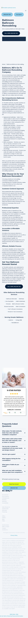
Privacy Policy (14, 535)
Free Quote (19, 14)
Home (3, 64)
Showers (8, 304)
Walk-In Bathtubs (20, 301)
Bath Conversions (20, 306)
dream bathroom (18, 112)
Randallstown (15, 322)
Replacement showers (9, 125)
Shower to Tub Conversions (15, 311)
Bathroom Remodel (11, 299)
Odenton (10, 320)
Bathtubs (21, 299)
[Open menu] (26, 10)
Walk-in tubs (7, 133)
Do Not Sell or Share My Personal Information (11, 616)
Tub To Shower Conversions (15, 309)
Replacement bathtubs (10, 117)
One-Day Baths (9, 301)
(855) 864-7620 (7, 14)
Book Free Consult (14, 484)
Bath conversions (8, 142)
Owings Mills (19, 320)
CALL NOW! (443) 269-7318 (11, 33)
